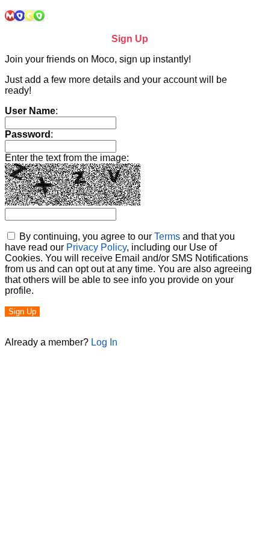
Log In (104, 342)
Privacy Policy (96, 247)
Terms (167, 236)
